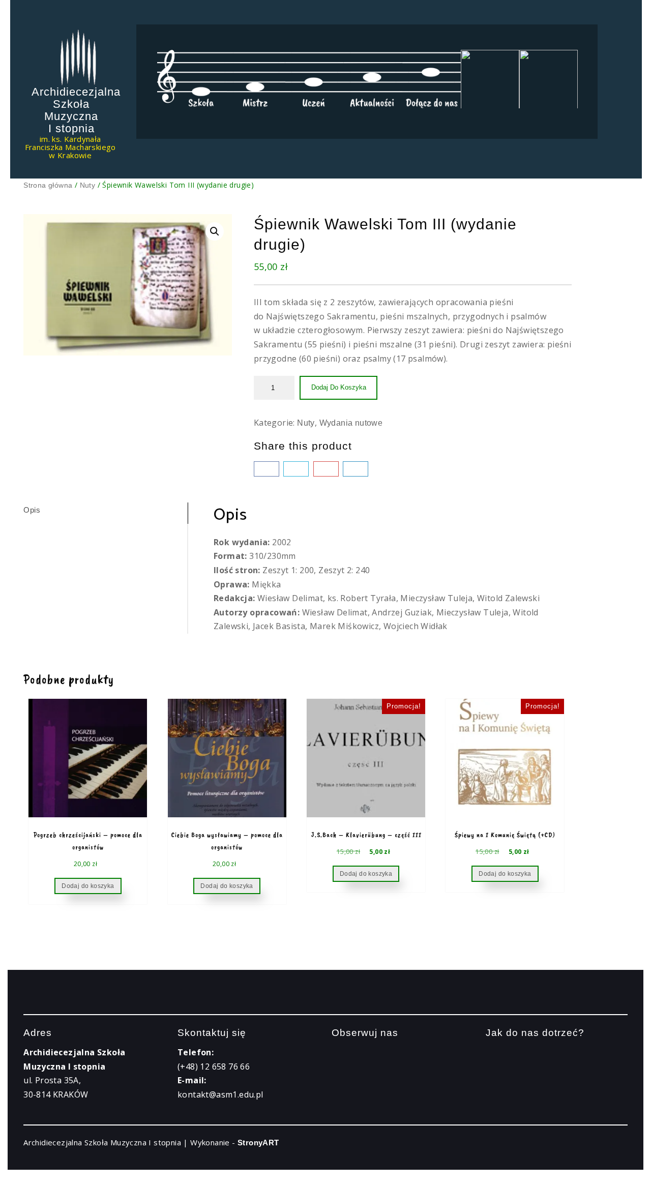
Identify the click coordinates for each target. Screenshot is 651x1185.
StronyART (258, 1142)
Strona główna (47, 185)
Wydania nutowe (351, 423)
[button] (214, 231)
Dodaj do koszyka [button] (88, 886)
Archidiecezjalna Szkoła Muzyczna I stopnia (76, 110)
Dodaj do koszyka (338, 387)
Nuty (88, 185)
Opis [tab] (31, 510)
